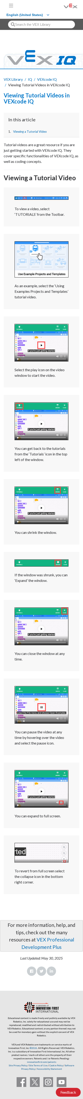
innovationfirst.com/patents (41, 1061)
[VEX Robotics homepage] (64, 5)
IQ (30, 79)
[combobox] (41, 24)
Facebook (31, 971)
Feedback (68, 1092)
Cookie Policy (56, 1065)
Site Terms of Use (38, 1065)
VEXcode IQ (47, 79)
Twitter (41, 971)
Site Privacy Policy (18, 1065)
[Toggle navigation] (11, 5)
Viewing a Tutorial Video (30, 131)
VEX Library (13, 79)
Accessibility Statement (49, 1068)
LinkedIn (51, 971)
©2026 (33, 1048)
